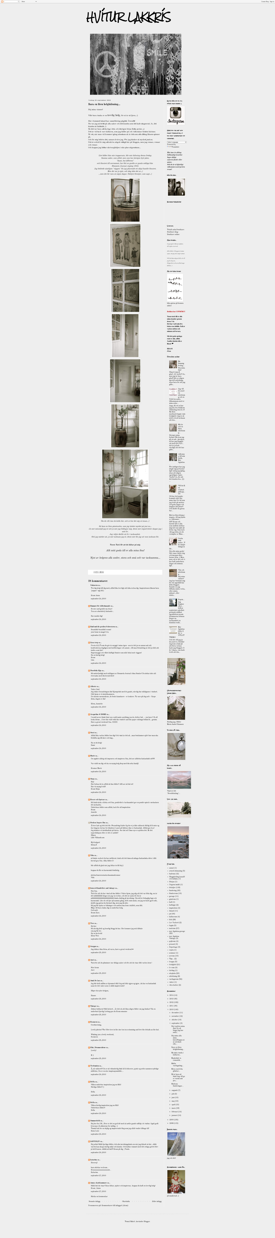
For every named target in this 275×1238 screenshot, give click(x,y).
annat (171, 868)
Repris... (181, 599)
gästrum (172, 899)
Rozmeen (93, 1022)
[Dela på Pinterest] (103, 572)
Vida (92, 855)
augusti (175, 1090)
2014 (172, 995)
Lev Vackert (174, 923)
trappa (171, 962)
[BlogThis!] (97, 572)
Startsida (126, 1201)
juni (173, 1097)
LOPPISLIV (95, 1141)
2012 (172, 1002)
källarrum (173, 917)
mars (174, 1108)
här (122, 521)
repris (171, 950)
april (174, 1105)
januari (175, 1115)
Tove (92, 923)
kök (170, 920)
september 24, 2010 (98, 599)
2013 (172, 999)
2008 (172, 1123)
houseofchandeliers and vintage (102, 888)
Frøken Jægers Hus (97, 823)
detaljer (172, 887)
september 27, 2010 (98, 1176)
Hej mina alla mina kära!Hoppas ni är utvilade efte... (177, 1040)
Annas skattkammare (98, 1183)
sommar (172, 953)
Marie (92, 756)
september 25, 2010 (98, 952)
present (172, 944)
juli (173, 1094)
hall (170, 902)
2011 (172, 1006)
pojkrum (172, 941)
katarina (93, 1160)
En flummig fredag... (181, 363)
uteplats (172, 973)
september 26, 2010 (98, 1074)
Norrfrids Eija (95, 671)
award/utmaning (175, 871)
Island (171, 911)
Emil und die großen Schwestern (102, 627)
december (175, 1013)
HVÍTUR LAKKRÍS (128, 17)
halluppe (172, 905)
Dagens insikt (174, 885)
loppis (171, 925)
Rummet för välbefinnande (100, 606)
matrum (172, 928)
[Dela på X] (99, 572)
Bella (92, 1082)
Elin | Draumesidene (98, 1047)
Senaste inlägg (94, 1201)
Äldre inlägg (157, 1201)
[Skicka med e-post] (95, 572)
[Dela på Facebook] (101, 572)
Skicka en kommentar (99, 1196)
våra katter (173, 985)
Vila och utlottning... (181, 572)
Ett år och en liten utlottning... (181, 429)
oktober (175, 1020)
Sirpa (92, 779)
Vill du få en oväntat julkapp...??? (181, 490)
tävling (172, 970)
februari (175, 1112)
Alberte (93, 686)
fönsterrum (173, 893)
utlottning (173, 976)
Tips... (171, 959)
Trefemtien (94, 1066)
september (176, 1023)
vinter (171, 982)
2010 (172, 1009)
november (175, 1016)
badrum (172, 874)
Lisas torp (94, 643)
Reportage (173, 947)
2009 (172, 1120)
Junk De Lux (95, 981)
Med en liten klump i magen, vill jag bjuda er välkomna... (177, 517)
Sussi (92, 733)
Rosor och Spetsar (97, 800)
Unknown (94, 585)
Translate (175, 147)
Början (171, 882)
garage (172, 896)
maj (173, 1101)
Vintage (93, 1006)
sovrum (172, 956)
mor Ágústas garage (177, 931)
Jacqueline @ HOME (98, 714)
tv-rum (172, 968)
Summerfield (95, 1121)
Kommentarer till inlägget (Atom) (115, 1205)
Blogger (147, 1221)
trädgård (172, 965)
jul (170, 914)
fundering (173, 890)
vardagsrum (173, 979)
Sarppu (93, 946)
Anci (92, 960)
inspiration (173, 908)
